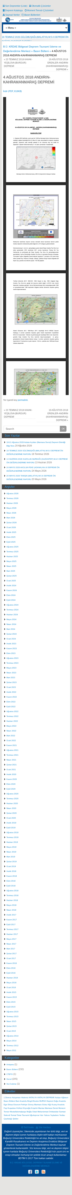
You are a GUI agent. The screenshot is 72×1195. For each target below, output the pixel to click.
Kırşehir (34, 1108)
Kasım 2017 (11, 920)
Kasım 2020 (11, 779)
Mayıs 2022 (11, 726)
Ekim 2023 (11, 653)
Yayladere (54, 1115)
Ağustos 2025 (12, 547)
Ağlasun (64, 1097)
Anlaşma (10, 1065)
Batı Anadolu (21, 1101)
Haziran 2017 (12, 934)
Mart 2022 (10, 736)
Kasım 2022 (11, 697)
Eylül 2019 (11, 828)
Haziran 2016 (12, 978)
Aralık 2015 (11, 992)
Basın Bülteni (12, 1069)
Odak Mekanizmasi (40, 1112)
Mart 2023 (10, 677)
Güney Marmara (35, 1105)
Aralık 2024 (11, 585)
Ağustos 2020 (12, 794)
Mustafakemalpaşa (18, 1112)
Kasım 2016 (11, 963)
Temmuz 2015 (12, 1016)
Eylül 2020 (11, 789)
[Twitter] (36, 1172)
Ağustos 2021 (12, 750)
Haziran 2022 (12, 721)
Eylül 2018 (11, 886)
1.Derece (7, 1097)
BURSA (43, 1101)
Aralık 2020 (11, 774)
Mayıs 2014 (11, 1041)
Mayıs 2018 (11, 905)
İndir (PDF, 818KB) (12, 91)
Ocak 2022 (11, 740)
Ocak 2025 (11, 581)
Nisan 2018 (11, 910)
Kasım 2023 (11, 648)
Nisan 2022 (11, 731)
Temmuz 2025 (12, 552)
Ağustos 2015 (12, 1012)
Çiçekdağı (8, 1119)
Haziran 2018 (12, 900)
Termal (13, 1115)
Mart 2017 (10, 949)
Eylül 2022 (11, 707)
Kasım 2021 (11, 745)
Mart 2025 (10, 571)
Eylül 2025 (11, 542)
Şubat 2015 (11, 1026)
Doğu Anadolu (60, 1101)
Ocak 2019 (11, 866)
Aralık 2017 (11, 915)
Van (41, 1115)
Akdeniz (24, 1097)
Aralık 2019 (11, 823)
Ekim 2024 (11, 595)
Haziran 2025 (12, 556)
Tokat (19, 1115)
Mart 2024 (10, 629)
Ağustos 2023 (12, 658)
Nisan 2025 (11, 566)
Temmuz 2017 (12, 929)
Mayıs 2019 (11, 847)
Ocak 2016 (11, 987)
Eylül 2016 (11, 973)
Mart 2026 (10, 518)
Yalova (47, 1115)
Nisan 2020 (11, 808)
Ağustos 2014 (12, 1036)
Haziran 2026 (12, 503)
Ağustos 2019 (12, 832)
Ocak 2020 (11, 818)
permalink (23, 400)
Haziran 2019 (12, 842)
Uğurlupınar (35, 1115)
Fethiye (24, 1105)
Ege (5, 1105)
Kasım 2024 (11, 590)
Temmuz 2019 (12, 837)
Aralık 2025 (11, 532)
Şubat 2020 (11, 813)
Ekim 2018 (11, 881)
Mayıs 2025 (11, 561)
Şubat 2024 (11, 634)
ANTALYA (33, 1097)
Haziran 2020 (12, 803)
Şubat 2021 (11, 765)
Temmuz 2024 (12, 610)
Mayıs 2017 (11, 939)
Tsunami (25, 1115)
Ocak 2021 (11, 769)
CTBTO (9, 1074)
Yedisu (62, 1115)
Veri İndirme (11, 1084)
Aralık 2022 (11, 692)
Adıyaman (16, 1097)
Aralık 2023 (11, 644)
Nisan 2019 (11, 852)
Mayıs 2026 (11, 508)
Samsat (62, 1112)
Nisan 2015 (11, 1021)
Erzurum (16, 1105)
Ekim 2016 (11, 968)
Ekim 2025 (11, 537)
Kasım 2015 (11, 997)
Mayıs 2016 (11, 983)
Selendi (7, 1115)
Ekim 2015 (11, 1002)
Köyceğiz (27, 1108)
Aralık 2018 (11, 871)
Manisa (41, 1108)
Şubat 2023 (11, 682)
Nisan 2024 (11, 624)
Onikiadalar (54, 1112)
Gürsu (44, 1105)
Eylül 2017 (11, 924)
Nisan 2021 (11, 760)
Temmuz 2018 (12, 895)
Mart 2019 (10, 857)
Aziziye (58, 1097)
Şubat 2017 (11, 953)
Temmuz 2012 (12, 1046)
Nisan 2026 (11, 513)
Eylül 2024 (11, 600)
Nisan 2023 (11, 673)
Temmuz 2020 (12, 799)
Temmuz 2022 (12, 716)
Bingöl (30, 1101)
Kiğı (49, 1105)
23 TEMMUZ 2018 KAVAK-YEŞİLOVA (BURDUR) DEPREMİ (18, 62)
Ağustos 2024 (12, 605)
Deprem (50, 1101)
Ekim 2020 (11, 784)
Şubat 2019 (11, 861)
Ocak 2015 (11, 1031)
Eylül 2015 (11, 1007)
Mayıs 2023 (11, 668)
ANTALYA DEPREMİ (45, 1097)
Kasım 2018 (11, 876)
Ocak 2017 (11, 958)
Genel (9, 1079)
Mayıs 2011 (11, 1050)
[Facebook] (30, 1172)
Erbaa (10, 1105)
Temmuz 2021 (12, 755)
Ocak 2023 (11, 687)
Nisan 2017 (11, 944)
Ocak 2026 (11, 527)
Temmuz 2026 (12, 498)
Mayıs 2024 (11, 619)
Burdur (36, 1101)
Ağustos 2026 (12, 493)
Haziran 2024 (12, 615)
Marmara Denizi (51, 1108)
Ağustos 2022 (12, 711)
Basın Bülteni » (42, 51)
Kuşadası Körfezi (15, 1108)
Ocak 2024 (11, 639)
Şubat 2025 (11, 576)
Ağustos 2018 (12, 891)
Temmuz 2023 (12, 663)
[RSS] (43, 1172)
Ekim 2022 (11, 702)
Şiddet (15, 1119)
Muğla (29, 1112)
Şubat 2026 (11, 523)
